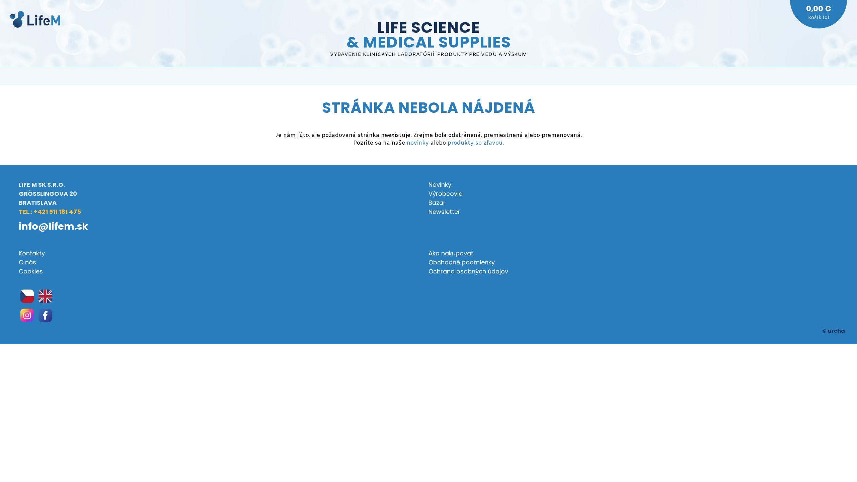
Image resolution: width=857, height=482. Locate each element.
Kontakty (32, 253)
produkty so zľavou (475, 143)
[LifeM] (35, 20)
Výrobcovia (445, 193)
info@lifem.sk (53, 226)
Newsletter (444, 212)
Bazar (437, 202)
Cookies (31, 271)
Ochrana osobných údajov (468, 271)
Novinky (439, 184)
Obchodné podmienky (461, 262)
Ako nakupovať (450, 253)
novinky (418, 143)
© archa (833, 331)
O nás (27, 262)
